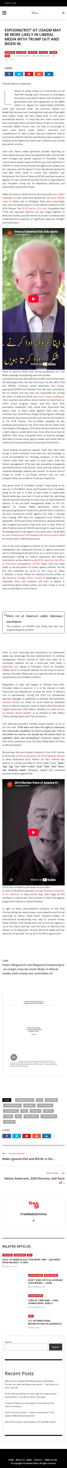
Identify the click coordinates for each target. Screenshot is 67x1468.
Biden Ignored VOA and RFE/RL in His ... (28, 1159)
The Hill (43, 52)
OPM (24, 1111)
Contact (38, 1460)
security (35, 1111)
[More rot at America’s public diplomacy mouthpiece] (33, 622)
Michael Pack (11, 1111)
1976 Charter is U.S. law (34, 208)
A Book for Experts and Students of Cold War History (30, 1421)
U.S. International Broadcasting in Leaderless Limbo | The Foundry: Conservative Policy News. (45, 1325)
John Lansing (45, 1105)
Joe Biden (21, 52)
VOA (7, 56)
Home (11, 1460)
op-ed (32, 570)
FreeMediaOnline (23, 56)
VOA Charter (31, 1116)
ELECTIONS (10, 52)
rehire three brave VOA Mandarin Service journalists (32, 535)
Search (8, 1342)
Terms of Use (50, 1460)
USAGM (53, 52)
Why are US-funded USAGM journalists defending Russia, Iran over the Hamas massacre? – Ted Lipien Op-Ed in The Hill (32, 1384)
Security (32, 52)
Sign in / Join (10, 3)
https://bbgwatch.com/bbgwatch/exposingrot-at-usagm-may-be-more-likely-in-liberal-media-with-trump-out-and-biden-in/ (33, 969)
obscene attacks (11, 702)
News (29, 1460)
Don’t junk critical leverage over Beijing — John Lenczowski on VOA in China (45, 1283)
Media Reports (51, 1275)
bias (39, 1100)
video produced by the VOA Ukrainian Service (41, 755)
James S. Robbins (12, 1105)
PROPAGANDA (20, 1255)
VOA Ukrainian (48, 1116)
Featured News (35, 1275)
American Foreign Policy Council (24, 577)
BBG (30, 1316)
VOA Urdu (9, 1122)
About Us (20, 1460)
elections (51, 1100)
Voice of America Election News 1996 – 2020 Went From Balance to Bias (31, 1261)
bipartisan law (10, 666)
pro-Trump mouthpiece (52, 396)
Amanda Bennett (24, 1100)
